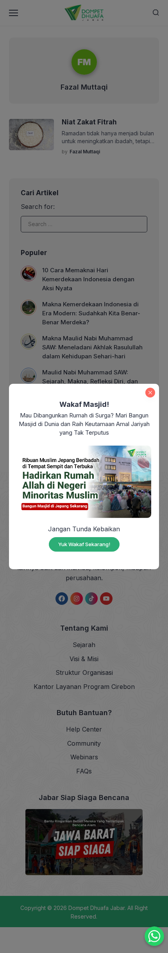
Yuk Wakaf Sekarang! (84, 544)
